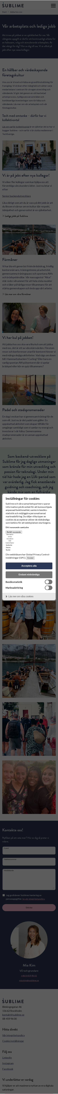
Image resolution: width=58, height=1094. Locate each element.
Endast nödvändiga (29, 574)
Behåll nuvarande (14, 532)
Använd (30, 558)
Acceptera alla (29, 565)
